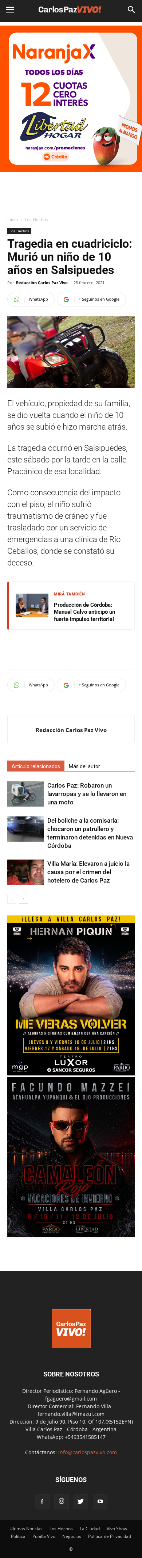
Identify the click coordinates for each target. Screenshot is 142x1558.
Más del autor (84, 766)
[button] (132, 10)
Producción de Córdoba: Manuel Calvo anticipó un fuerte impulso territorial (84, 612)
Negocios (71, 1536)
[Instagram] (61, 1501)
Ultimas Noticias (26, 1528)
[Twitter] (81, 1501)
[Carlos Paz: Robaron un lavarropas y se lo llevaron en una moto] (25, 794)
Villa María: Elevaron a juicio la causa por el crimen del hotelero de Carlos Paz (88, 872)
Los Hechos (36, 219)
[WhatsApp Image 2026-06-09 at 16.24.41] (71, 1234)
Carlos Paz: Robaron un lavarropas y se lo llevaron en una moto (86, 794)
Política (18, 1536)
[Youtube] (100, 1501)
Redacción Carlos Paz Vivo (42, 282)
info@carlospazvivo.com (87, 1452)
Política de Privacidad (109, 1536)
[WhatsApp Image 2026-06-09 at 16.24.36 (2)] (71, 1073)
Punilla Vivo (43, 1536)
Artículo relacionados (36, 766)
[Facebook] (42, 1501)
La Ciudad (90, 1528)
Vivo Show (117, 1528)
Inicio (12, 219)
